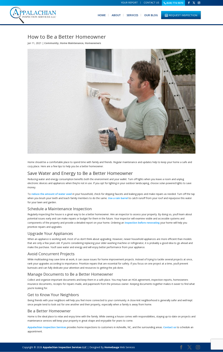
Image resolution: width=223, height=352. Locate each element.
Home (102, 15)
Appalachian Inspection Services (47, 327)
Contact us (169, 327)
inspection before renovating (142, 222)
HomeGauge (111, 347)
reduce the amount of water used (51, 194)
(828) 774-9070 (174, 3)
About (116, 15)
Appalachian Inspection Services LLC (65, 347)
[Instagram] (199, 3)
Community (51, 43)
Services (132, 15)
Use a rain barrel (117, 198)
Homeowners (93, 43)
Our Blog (151, 15)
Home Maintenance (71, 43)
